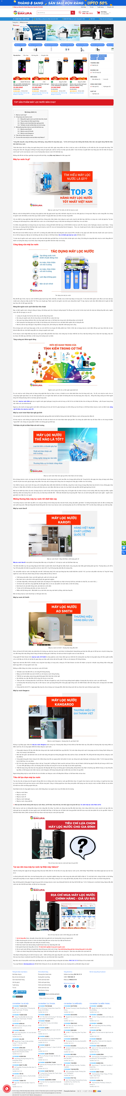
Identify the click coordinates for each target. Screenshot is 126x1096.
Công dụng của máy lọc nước (24, 117)
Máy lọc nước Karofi (26, 129)
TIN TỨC (92, 19)
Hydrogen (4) (106, 86)
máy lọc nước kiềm (24, 401)
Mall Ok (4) (95, 65)
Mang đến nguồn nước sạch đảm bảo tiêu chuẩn (33, 119)
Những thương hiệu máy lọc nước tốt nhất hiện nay (29, 127)
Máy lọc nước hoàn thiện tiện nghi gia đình (32, 123)
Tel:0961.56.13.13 (16, 1012)
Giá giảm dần (44, 55)
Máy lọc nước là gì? (21, 115)
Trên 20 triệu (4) (96, 72)
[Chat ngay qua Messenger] (124, 548)
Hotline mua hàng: (73, 974)
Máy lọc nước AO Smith (26, 131)
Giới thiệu (83, 7)
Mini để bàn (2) (96, 79)
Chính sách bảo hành (43, 979)
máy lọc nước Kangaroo (39, 744)
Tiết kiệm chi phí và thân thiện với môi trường (32, 125)
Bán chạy (25, 55)
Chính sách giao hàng (44, 982)
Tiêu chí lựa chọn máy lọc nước (24, 135)
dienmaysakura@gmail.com (50, 1093)
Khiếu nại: (70, 979)
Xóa (96, 55)
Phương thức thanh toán (44, 974)
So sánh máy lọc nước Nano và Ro (91, 804)
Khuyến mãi (110, 7)
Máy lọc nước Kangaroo (27, 133)
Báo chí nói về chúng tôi (106, 19)
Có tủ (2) (105, 79)
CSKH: (69, 977)
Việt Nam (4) (95, 93)
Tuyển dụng (100, 7)
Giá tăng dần (34, 55)
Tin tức (92, 7)
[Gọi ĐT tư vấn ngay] (124, 543)
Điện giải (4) (95, 86)
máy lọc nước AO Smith (39, 657)
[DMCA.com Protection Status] (24, 997)
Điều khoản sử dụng (43, 990)
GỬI (59, 998)
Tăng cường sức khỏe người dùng (29, 121)
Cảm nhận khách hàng (18, 979)
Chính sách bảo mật (43, 987)
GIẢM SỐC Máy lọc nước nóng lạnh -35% (74, 19)
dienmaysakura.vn (28, 964)
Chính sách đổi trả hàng (44, 985)
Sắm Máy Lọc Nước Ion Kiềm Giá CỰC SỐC (47, 19)
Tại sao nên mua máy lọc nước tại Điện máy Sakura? (30, 137)
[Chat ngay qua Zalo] (124, 552)
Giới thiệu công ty (17, 974)
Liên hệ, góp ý (16, 982)
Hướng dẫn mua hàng (44, 977)
